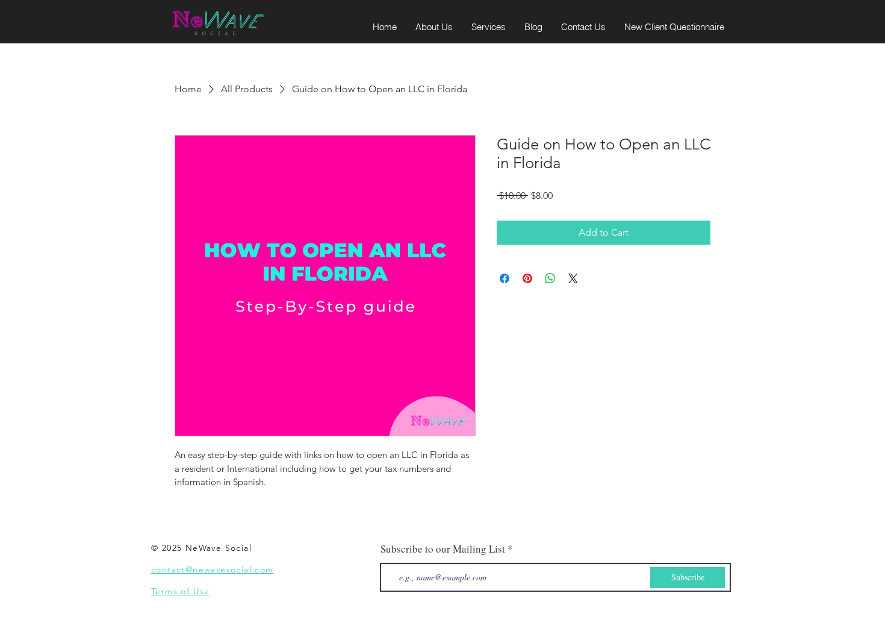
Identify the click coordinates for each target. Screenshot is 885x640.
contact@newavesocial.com (212, 569)
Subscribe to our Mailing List (442, 549)
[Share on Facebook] (504, 278)
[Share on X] (573, 278)
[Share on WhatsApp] (550, 278)
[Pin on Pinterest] (527, 278)
